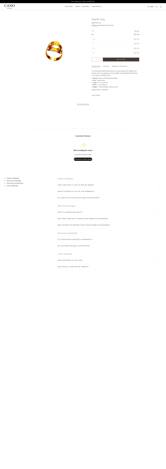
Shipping (95, 25)
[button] (77, 6)
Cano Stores (96, 95)
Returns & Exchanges (14, 181)
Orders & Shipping (13, 178)
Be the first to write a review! (83, 159)
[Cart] (161, 6)
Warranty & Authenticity (15, 183)
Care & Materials (12, 186)
